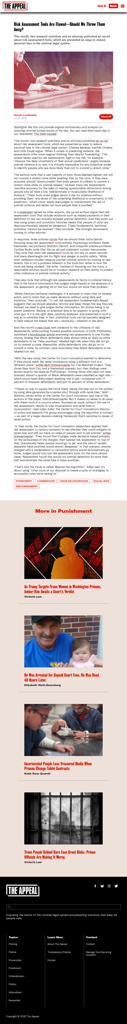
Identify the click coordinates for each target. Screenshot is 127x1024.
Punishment (24, 481)
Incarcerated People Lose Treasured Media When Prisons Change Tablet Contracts (58, 766)
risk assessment (27, 486)
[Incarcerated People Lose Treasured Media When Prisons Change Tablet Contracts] (63, 730)
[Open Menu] (122, 7)
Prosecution (15, 960)
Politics (12, 984)
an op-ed (102, 141)
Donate (113, 6)
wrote (53, 239)
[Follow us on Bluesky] (104, 886)
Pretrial (12, 952)
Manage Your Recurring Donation (98, 953)
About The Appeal (57, 944)
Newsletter (14, 1000)
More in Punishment (63, 511)
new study (43, 327)
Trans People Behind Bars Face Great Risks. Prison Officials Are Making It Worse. (59, 855)
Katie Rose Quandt (37, 773)
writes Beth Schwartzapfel (52, 365)
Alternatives (15, 992)
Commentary (46, 481)
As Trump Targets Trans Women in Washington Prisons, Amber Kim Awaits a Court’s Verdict (62, 589)
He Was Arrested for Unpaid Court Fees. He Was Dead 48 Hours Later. (61, 678)
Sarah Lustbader (25, 115)
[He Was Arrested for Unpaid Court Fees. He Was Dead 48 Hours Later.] (63, 642)
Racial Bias (101, 481)
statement (26, 212)
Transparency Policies (59, 952)
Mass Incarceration (74, 481)
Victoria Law (33, 596)
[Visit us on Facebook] (97, 886)
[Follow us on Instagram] (110, 886)
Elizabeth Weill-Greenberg (42, 685)
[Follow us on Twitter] (117, 886)
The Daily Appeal (45, 134)
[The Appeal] (15, 6)
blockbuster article (42, 334)
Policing (13, 944)
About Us (102, 6)
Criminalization (16, 976)
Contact (90, 944)
